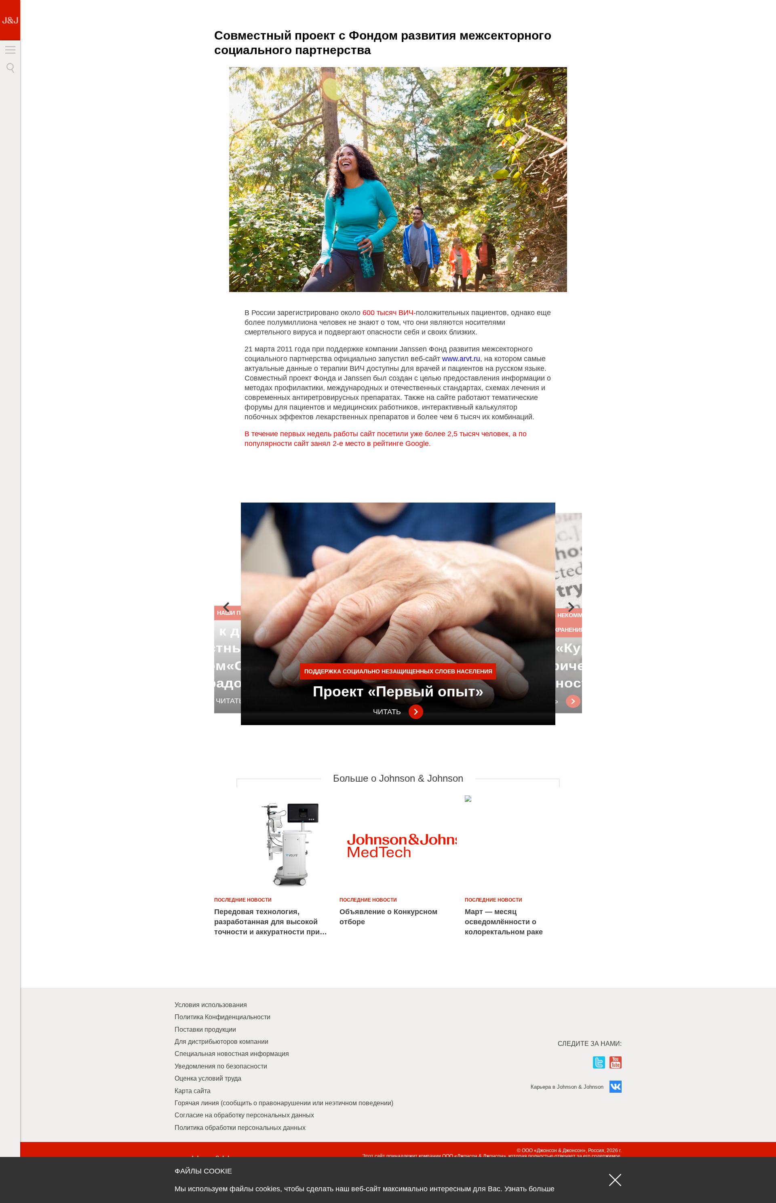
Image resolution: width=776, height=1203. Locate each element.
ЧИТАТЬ (387, 712)
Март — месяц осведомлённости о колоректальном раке (504, 922)
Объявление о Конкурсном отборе (388, 917)
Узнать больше (529, 1189)
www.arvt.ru (461, 359)
